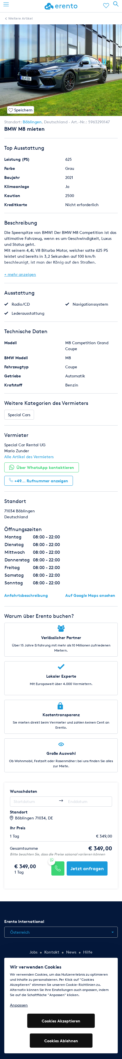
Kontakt (51, 952)
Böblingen (32, 121)
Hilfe (87, 952)
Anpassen (19, 1005)
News (71, 952)
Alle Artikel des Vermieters (29, 456)
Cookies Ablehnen (61, 1040)
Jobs (33, 952)
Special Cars (19, 414)
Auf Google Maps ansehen (90, 595)
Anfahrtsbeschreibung (26, 595)
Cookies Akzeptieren (61, 1020)
